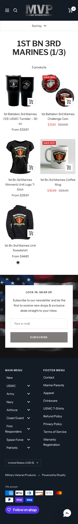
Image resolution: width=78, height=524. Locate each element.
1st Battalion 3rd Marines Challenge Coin (58, 116)
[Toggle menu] (28, 385)
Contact (48, 377)
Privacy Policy (52, 424)
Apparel (48, 393)
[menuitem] (20, 377)
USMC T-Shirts (53, 408)
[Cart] (70, 10)
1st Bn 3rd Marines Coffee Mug (57, 182)
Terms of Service (55, 432)
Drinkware (50, 401)
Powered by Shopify (53, 475)
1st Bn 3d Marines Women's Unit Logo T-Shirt (20, 184)
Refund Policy (52, 416)
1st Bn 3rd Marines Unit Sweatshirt (20, 248)
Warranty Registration (51, 442)
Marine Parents (53, 385)
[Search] (15, 10)
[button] (67, 513)
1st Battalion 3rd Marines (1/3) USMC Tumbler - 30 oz (20, 119)
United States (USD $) (21, 462)
